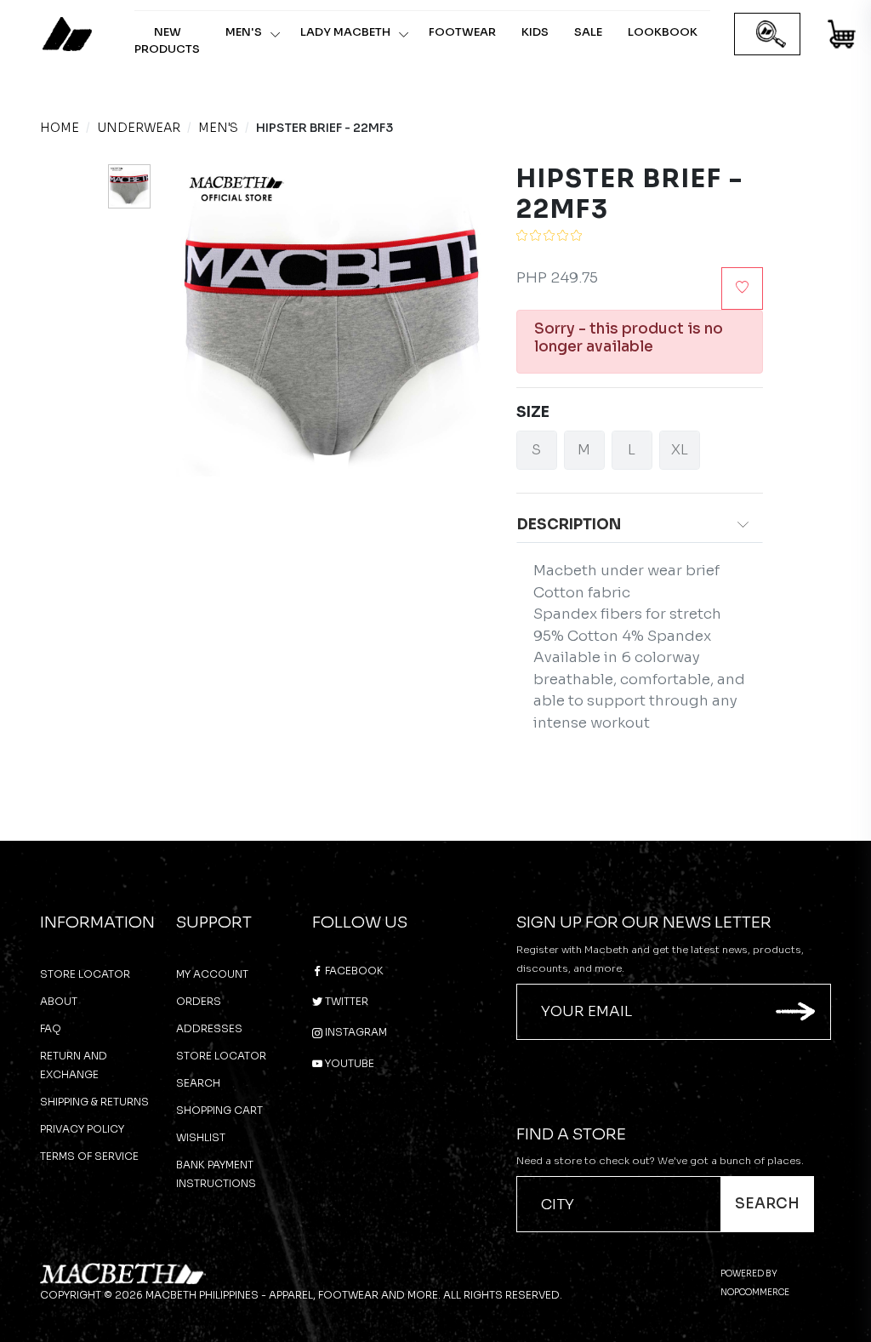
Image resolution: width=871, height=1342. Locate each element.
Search (198, 1082)
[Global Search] (771, 34)
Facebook (353, 970)
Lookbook (662, 32)
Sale (588, 32)
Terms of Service (89, 1156)
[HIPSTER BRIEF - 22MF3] (129, 186)
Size (532, 412)
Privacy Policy (82, 1128)
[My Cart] (842, 37)
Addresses (209, 1028)
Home (59, 127)
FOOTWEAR (462, 32)
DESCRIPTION (569, 525)
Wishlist (200, 1137)
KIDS (535, 32)
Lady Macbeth (345, 32)
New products (167, 40)
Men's (243, 32)
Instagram (354, 1031)
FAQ (50, 1028)
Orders (198, 1001)
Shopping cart (219, 1110)
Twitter (345, 1001)
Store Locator (85, 974)
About (58, 1001)
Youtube (348, 1063)
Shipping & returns (94, 1101)
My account (212, 974)
